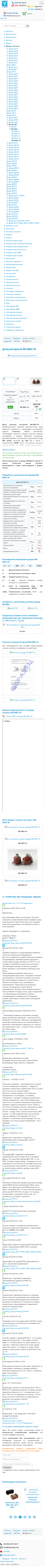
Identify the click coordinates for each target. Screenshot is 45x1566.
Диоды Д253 (13, 99)
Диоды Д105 (13, 143)
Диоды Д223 (13, 74)
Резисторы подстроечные (15, 297)
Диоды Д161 (13, 62)
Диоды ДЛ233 (12, 163)
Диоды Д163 (11, 110)
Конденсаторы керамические (17, 246)
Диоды (8, 43)
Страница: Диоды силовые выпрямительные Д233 (21, 1201)
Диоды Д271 (13, 69)
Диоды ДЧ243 (14, 207)
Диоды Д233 (13, 78)
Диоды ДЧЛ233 (12, 216)
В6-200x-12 (16, 136)
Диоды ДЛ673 (12, 193)
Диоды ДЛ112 (14, 145)
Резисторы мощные (13, 294)
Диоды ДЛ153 (14, 172)
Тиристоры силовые (13, 321)
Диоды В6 (13, 124)
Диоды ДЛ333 (12, 165)
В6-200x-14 (16, 138)
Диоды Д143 (13, 85)
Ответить (14, 940)
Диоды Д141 (13, 58)
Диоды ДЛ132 (14, 149)
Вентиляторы (11, 34)
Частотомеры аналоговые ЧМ (32, 1496)
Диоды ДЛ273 (12, 188)
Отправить (7, 1467)
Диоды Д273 (11, 115)
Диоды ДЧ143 (12, 204)
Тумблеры (10, 324)
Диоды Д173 (11, 113)
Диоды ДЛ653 (14, 181)
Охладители (10, 276)
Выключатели (11, 37)
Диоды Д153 (13, 97)
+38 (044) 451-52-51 (10, 1544)
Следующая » (28, 903)
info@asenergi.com (13, 15)
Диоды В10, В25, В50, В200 (19, 220)
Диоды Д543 (13, 94)
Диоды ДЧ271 (14, 202)
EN (2, 18)
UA (5, 18)
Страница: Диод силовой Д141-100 (15, 1404)
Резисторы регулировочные (16, 300)
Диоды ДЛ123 (14, 159)
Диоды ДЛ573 (12, 191)
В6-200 (13, 126)
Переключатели (12, 279)
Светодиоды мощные (14, 312)
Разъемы (9, 288)
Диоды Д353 (13, 101)
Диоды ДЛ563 (12, 184)
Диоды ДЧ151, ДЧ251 (17, 195)
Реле (8, 303)
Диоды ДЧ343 (14, 209)
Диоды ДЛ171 (14, 156)
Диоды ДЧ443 (14, 211)
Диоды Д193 (13, 122)
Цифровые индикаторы (15, 330)
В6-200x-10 (16, 133)
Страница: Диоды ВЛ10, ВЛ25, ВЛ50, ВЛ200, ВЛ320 (21, 1252)
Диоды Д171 (13, 67)
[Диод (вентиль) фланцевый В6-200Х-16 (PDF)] (39, 551)
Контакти (22, 1558)
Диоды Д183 (13, 120)
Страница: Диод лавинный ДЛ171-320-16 (17, 1048)
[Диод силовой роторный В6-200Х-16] (22, 355)
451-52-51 (20, 2)
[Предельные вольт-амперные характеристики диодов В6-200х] (22, 626)
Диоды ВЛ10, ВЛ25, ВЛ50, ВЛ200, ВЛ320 (24, 223)
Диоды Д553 (13, 106)
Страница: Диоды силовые (12, 1128)
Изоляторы (10, 228)
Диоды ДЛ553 (14, 179)
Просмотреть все (8, 903)
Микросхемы (11, 267)
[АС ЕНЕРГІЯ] (5, 4)
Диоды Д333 (13, 81)
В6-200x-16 (16, 140)
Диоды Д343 (13, 90)
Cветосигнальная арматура (16, 318)
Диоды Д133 (13, 76)
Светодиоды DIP (12, 306)
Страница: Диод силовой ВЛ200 (14, 1034)
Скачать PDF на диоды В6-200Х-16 (19, 716)
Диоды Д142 (13, 55)
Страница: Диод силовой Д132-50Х (15, 1328)
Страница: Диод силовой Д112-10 (15, 1216)
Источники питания (13, 231)
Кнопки (8, 237)
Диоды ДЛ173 (12, 186)
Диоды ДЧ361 (14, 200)
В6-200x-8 (15, 131)
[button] (26, 13)
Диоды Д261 (11, 65)
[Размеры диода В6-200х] (33, 608)
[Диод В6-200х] (13, 608)
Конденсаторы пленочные (16, 249)
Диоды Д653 (13, 108)
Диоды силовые (13, 46)
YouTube (6, 1551)
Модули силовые (12, 270)
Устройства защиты (13, 327)
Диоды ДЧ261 (14, 198)
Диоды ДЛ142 (14, 152)
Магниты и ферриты (13, 261)
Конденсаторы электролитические (19, 243)
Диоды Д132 (13, 53)
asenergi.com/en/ (9, 1555)
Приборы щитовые (13, 285)
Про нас (14, 1558)
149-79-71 (36, 9)
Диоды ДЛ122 (14, 147)
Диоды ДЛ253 (14, 175)
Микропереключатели (14, 264)
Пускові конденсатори (14, 240)
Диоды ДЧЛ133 (12, 214)
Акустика (9, 31)
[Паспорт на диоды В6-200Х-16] (22, 652)
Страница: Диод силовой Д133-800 (15, 1285)
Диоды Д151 (13, 60)
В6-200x (14, 129)
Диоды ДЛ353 (12, 177)
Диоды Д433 (13, 83)
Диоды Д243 (13, 87)
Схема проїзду (12, 13)
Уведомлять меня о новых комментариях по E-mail (21, 1471)
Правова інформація (7, 1561)
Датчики (9, 40)
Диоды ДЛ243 (14, 168)
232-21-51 (36, 6)
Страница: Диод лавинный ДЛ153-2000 (17, 943)
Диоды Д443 (13, 92)
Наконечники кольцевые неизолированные (12, 1499)
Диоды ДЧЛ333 (12, 218)
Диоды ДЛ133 (12, 161)
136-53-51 (20, 5)
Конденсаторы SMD (13, 252)
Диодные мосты (12, 225)
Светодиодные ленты (14, 315)
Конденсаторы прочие (14, 255)
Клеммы (9, 234)
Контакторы (10, 258)
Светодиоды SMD (13, 309)
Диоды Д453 (13, 104)
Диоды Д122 (13, 51)
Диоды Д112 (13, 48)
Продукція (6, 1558)
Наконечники (11, 273)
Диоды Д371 (11, 71)
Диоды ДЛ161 (14, 154)
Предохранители (12, 282)
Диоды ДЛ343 (12, 170)
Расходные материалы (15, 291)
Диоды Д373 (13, 117)
